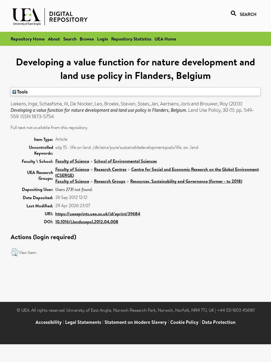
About (54, 39)
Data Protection (219, 322)
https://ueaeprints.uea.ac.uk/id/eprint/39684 (97, 214)
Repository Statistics (131, 39)
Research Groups (109, 181)
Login (102, 39)
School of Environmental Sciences (125, 161)
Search (69, 39)
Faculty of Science (72, 161)
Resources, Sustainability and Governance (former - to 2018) (186, 181)
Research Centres (110, 169)
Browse (87, 39)
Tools (22, 91)
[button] (14, 252)
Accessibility (48, 322)
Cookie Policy (184, 322)
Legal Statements (83, 322)
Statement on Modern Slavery (136, 322)
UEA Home (165, 39)
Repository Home (28, 39)
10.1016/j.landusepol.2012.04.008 (86, 222)
